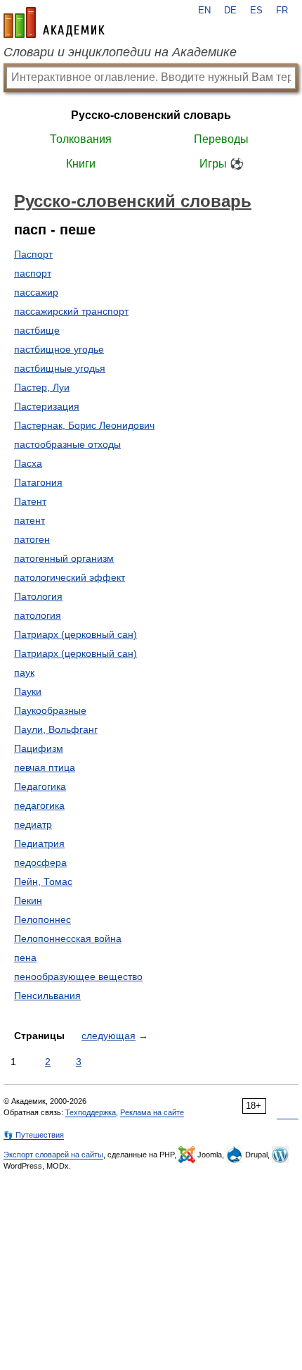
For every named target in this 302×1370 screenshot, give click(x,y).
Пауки (27, 691)
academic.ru (54, 22)
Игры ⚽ (221, 164)
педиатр (33, 824)
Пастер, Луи (42, 387)
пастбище (37, 330)
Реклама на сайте (152, 1112)
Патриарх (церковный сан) (75, 634)
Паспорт (33, 254)
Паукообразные (50, 710)
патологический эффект (69, 577)
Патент (30, 501)
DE (230, 10)
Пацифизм (38, 748)
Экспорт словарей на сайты (53, 1154)
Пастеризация (46, 406)
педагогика (39, 805)
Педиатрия (39, 843)
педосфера (40, 862)
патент (29, 520)
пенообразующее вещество (78, 976)
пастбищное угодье (59, 349)
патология (37, 615)
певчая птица (44, 767)
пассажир (36, 292)
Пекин (28, 900)
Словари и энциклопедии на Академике (120, 52)
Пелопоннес (42, 919)
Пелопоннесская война (68, 938)
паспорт (32, 273)
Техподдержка (90, 1112)
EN (204, 10)
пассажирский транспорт (71, 311)
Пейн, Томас (43, 881)
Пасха (28, 463)
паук (24, 672)
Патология (38, 596)
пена (25, 957)
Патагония (38, 482)
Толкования (81, 139)
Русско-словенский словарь (151, 115)
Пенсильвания (47, 995)
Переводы (221, 139)
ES (256, 10)
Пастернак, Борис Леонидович (84, 425)
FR (282, 10)
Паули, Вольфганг (56, 729)
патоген (32, 539)
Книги (81, 164)
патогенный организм (64, 558)
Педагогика (40, 786)
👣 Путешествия (34, 1135)
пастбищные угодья (59, 368)
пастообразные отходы (67, 444)
